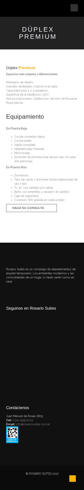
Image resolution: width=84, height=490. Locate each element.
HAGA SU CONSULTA (28, 208)
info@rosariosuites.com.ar (33, 424)
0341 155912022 (23, 420)
